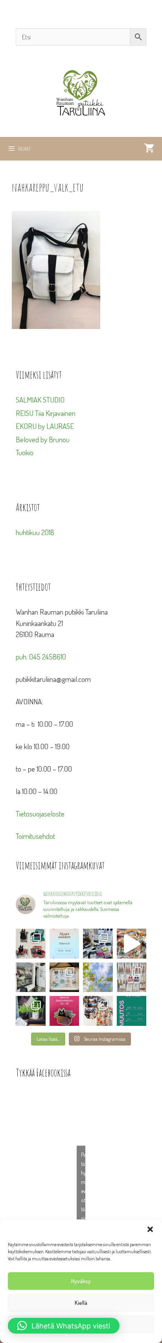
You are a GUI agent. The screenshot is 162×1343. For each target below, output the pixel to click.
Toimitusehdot (35, 836)
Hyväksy (81, 1281)
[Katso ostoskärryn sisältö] (149, 149)
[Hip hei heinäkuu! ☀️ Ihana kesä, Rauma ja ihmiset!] (64, 977)
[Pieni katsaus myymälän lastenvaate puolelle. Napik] (132, 944)
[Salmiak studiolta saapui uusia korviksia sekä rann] (98, 944)
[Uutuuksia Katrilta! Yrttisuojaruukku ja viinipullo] (31, 1011)
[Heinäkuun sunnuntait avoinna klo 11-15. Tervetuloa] (31, 977)
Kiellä (81, 1302)
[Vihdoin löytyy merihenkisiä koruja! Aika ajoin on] (132, 977)
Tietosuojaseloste (40, 813)
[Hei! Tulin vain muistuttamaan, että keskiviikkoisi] (64, 1011)
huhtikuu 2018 (35, 532)
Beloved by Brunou (43, 439)
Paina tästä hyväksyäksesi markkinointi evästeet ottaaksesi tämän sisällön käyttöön (83, 1190)
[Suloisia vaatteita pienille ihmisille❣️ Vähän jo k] (98, 1011)
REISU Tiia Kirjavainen (45, 413)
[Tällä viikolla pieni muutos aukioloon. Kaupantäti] (132, 1011)
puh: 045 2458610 (41, 656)
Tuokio (24, 452)
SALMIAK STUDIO (40, 400)
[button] (150, 1229)
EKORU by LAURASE (45, 426)
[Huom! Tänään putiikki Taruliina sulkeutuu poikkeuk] (64, 944)
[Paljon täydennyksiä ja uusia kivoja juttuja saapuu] (31, 944)
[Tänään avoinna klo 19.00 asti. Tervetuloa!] (98, 977)
